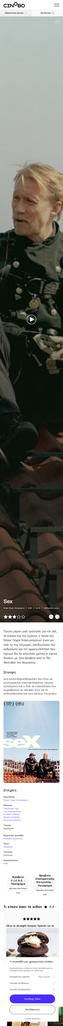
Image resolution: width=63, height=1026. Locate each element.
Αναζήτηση (46, 13)
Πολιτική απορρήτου (32, 1019)
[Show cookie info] (53, 976)
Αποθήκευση (32, 1009)
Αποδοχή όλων (32, 999)
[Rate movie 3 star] (14, 617)
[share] (57, 22)
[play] (31, 319)
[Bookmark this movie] (51, 617)
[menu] (56, 4)
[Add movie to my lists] (57, 617)
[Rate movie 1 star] (6, 617)
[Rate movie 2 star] (10, 617)
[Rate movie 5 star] (23, 617)
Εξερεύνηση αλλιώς (14, 13)
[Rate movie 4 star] (19, 617)
